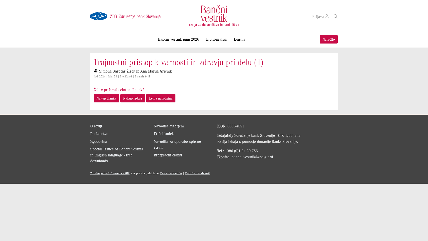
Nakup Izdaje (132, 98)
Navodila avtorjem (169, 125)
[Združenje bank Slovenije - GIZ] (129, 16)
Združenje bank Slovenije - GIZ (110, 173)
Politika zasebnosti (197, 173)
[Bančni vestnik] (214, 13)
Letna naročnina (161, 98)
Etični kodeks (164, 133)
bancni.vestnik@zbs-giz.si (252, 156)
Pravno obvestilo (171, 173)
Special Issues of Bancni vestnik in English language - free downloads (116, 154)
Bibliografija (216, 39)
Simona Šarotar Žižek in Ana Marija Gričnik (135, 71)
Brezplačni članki (168, 154)
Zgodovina (98, 141)
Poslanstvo (99, 133)
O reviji (96, 125)
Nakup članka (106, 98)
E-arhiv (239, 39)
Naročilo (329, 39)
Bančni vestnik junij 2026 (178, 39)
